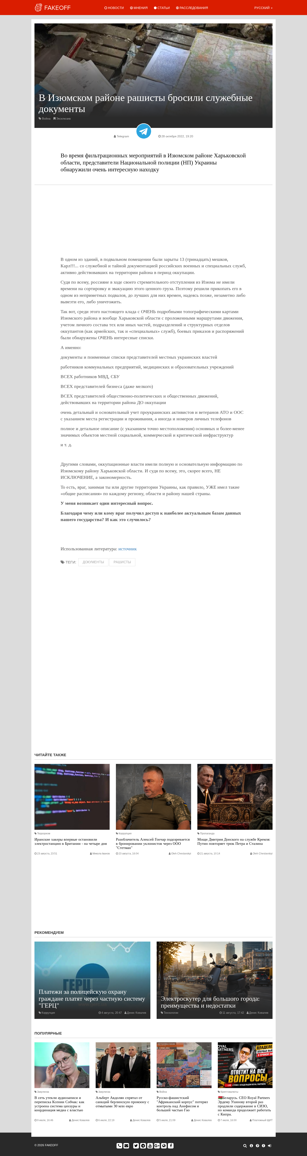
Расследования (193, 8)
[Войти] (269, 1145)
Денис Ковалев (136, 1012)
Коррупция (125, 833)
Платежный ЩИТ (262, 1120)
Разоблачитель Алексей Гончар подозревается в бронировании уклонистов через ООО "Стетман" (153, 843)
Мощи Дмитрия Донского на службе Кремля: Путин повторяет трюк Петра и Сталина (233, 841)
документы (93, 562)
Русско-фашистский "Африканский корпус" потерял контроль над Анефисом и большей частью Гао (182, 1104)
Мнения (140, 8)
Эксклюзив (63, 118)
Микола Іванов (101, 853)
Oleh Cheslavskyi (181, 853)
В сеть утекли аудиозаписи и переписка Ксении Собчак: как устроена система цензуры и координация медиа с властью (59, 1104)
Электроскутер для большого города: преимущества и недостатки (210, 1002)
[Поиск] (245, 1145)
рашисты (122, 562)
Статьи (163, 8)
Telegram (123, 136)
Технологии (171, 1012)
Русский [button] (262, 8)
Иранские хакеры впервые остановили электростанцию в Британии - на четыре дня (70, 841)
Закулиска (43, 1091)
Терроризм (43, 833)
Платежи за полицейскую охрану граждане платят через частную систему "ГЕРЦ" (92, 998)
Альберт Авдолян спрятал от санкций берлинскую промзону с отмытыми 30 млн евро (122, 1102)
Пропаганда (207, 833)
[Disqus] (153, 693)
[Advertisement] (153, 220)
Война (46, 118)
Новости (115, 8)
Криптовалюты (229, 1091)
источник (127, 548)
